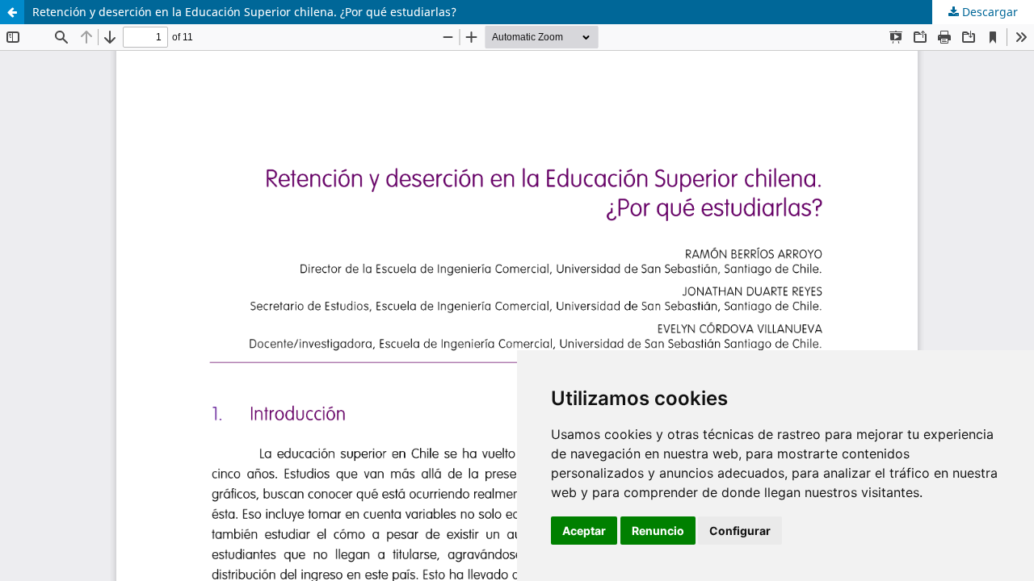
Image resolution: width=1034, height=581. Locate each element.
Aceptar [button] (584, 530)
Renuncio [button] (658, 530)
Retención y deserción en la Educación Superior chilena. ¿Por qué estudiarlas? (244, 11)
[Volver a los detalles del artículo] (12, 12)
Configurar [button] (740, 530)
